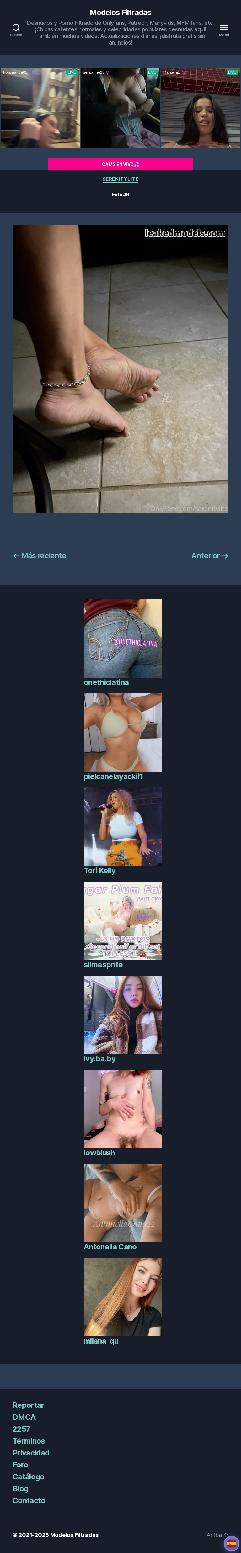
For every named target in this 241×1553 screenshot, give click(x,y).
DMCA (24, 1417)
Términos (29, 1440)
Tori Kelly (99, 870)
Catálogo (29, 1476)
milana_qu (101, 1340)
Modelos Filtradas (120, 12)
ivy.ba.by (99, 1058)
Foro (20, 1464)
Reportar (28, 1405)
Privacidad (31, 1452)
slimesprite (103, 964)
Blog (20, 1488)
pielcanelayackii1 (113, 776)
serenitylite (121, 179)
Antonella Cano (110, 1246)
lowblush (99, 1152)
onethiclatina (106, 682)
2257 (21, 1429)
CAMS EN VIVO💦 (120, 164)
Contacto (29, 1500)
